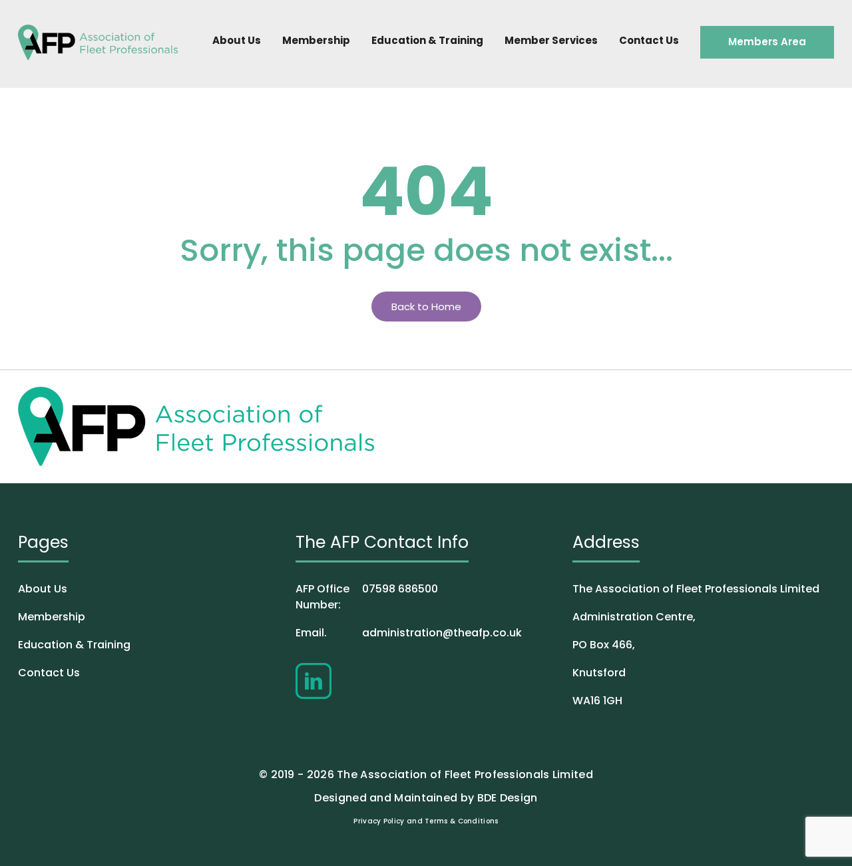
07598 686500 (367, 596)
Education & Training (427, 40)
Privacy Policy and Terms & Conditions (425, 821)
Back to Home (426, 307)
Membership (316, 40)
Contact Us (649, 40)
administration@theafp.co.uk (409, 632)
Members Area (767, 42)
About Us (236, 40)
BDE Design (507, 797)
